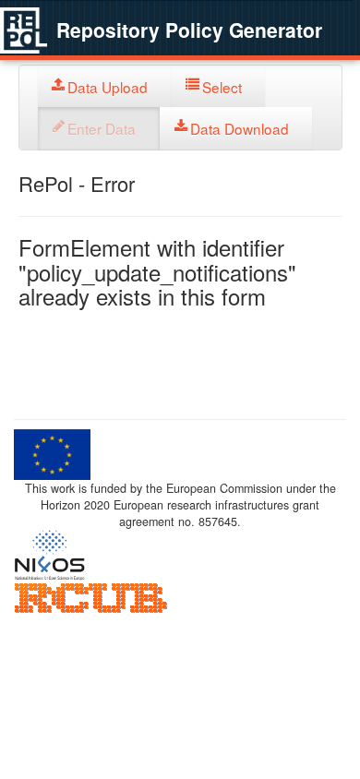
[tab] (105, 86)
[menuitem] (104, 86)
